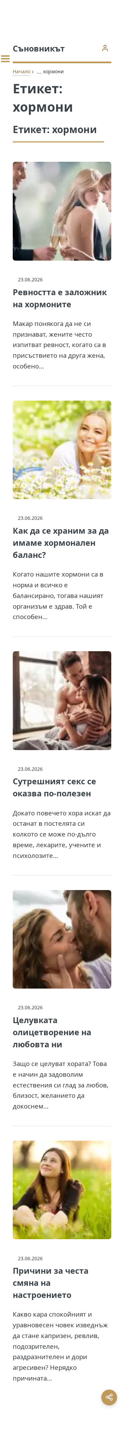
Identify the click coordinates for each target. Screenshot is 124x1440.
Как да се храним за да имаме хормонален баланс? (61, 542)
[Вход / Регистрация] (105, 48)
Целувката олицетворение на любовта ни (52, 1032)
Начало (21, 71)
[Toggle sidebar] (5, 58)
